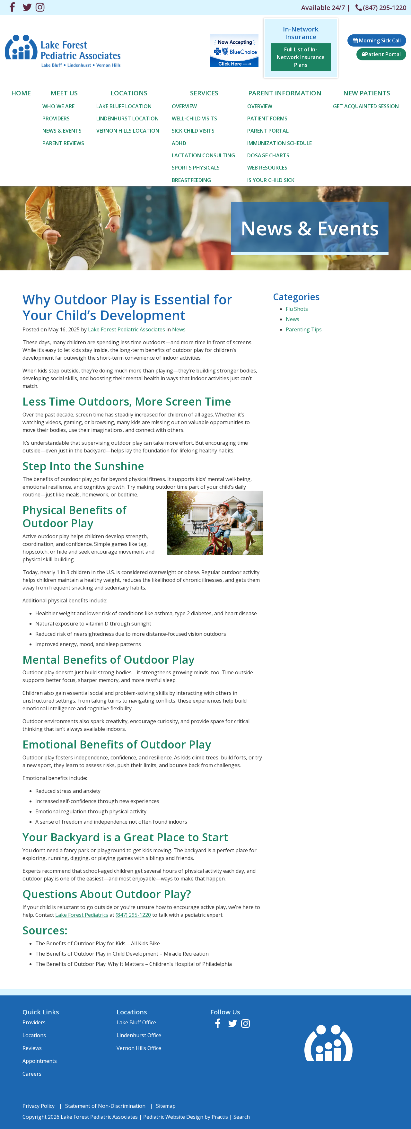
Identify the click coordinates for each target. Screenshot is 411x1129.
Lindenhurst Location (127, 118)
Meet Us (64, 93)
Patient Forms (267, 118)
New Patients (366, 93)
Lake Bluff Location (124, 106)
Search (241, 1116)
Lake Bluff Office (136, 1022)
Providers (56, 118)
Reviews (32, 1048)
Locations (128, 93)
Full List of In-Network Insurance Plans (301, 57)
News (179, 329)
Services (204, 93)
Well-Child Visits (194, 118)
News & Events (62, 130)
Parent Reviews (63, 143)
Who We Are (58, 106)
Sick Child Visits (193, 130)
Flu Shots (297, 308)
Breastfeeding (191, 180)
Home (21, 93)
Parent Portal (268, 130)
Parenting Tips (304, 329)
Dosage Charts (268, 155)
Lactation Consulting (203, 155)
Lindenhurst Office (139, 1035)
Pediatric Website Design (173, 1116)
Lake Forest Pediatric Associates (126, 329)
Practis (220, 1116)
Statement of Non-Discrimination (105, 1105)
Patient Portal (383, 54)
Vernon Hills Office (139, 1048)
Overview (184, 106)
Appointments (39, 1060)
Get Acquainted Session (366, 106)
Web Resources (267, 167)
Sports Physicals (196, 167)
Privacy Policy (38, 1105)
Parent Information (284, 93)
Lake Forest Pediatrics (81, 914)
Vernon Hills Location (127, 130)
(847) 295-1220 (384, 7)
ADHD (179, 143)
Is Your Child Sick (270, 180)
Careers (31, 1073)
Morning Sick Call (379, 40)
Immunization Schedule (279, 143)
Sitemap (166, 1105)
